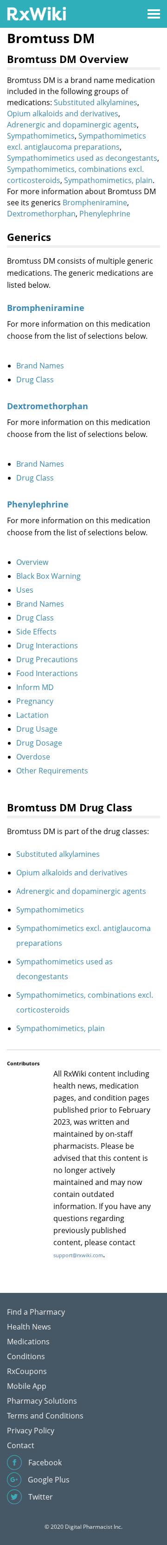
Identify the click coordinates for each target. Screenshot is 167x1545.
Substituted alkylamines (95, 102)
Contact (20, 1445)
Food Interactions (47, 673)
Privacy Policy (30, 1430)
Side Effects (36, 632)
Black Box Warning (48, 576)
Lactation (32, 715)
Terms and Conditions (45, 1416)
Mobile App (26, 1386)
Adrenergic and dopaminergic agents (72, 125)
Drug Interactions (47, 645)
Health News (29, 1327)
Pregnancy (34, 701)
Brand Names (40, 366)
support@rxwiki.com (78, 1255)
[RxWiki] (36, 13)
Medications (28, 1341)
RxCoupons (27, 1371)
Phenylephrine (104, 214)
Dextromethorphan (41, 214)
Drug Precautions (47, 659)
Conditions (26, 1356)
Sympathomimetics (41, 136)
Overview (32, 562)
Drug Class (35, 379)
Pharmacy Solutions (42, 1401)
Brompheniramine (95, 202)
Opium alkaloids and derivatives (62, 113)
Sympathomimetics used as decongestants (82, 158)
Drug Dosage (39, 743)
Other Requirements (52, 771)
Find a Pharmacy (36, 1312)
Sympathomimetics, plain (108, 180)
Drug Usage (37, 729)
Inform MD (35, 687)
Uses (24, 590)
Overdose (33, 757)
